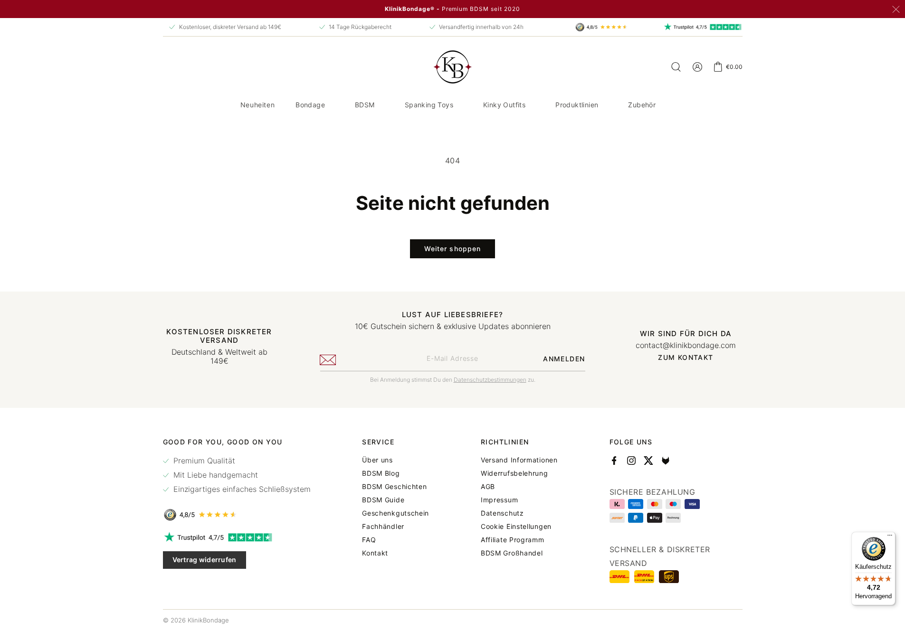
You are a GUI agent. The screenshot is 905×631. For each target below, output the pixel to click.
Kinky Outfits (504, 105)
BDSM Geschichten (394, 486)
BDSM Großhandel (512, 553)
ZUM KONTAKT (685, 357)
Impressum (499, 500)
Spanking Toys (429, 105)
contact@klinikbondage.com (686, 345)
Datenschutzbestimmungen (490, 379)
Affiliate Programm (512, 540)
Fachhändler (383, 526)
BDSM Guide (383, 500)
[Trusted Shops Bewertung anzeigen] (237, 514)
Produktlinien (576, 105)
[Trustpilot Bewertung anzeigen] (237, 537)
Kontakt (375, 553)
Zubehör (642, 105)
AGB (488, 486)
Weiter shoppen (452, 249)
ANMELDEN (564, 359)
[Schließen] (896, 9)
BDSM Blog (381, 473)
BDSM (365, 105)
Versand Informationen (519, 460)
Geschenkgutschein (395, 513)
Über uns (377, 460)
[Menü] (889, 537)
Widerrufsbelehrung (514, 473)
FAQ (369, 540)
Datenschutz (502, 513)
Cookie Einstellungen (516, 526)
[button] (313, 105)
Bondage (310, 105)
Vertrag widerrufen (204, 560)
